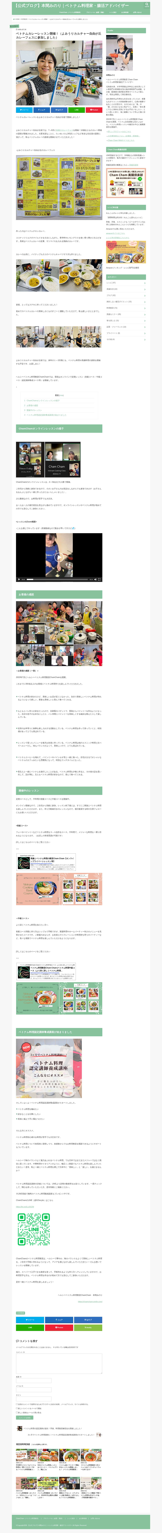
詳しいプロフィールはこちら (119, 132)
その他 (111, 339)
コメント (20, 1352)
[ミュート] (95, 579)
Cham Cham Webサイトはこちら (121, 140)
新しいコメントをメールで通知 (29, 1408)
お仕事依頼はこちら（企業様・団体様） (124, 136)
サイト (18, 1395)
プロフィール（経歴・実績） (95, 12)
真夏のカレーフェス (64, 130)
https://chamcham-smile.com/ (90, 1302)
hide (61, 395)
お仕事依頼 (124, 12)
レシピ (111, 283)
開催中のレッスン (33, 410)
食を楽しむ (113, 321)
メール (19, 1386)
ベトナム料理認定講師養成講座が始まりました (45, 415)
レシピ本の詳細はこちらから (117, 238)
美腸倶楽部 (133, 165)
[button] (59, 557)
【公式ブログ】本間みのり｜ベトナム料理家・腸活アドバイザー (71, 5)
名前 (18, 1377)
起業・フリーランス (116, 327)
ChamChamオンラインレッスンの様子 (42, 401)
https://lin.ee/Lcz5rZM (25, 1207)
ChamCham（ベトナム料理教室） (70, 12)
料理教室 (21, 1313)
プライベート (113, 333)
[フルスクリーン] (99, 579)
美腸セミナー (114, 314)
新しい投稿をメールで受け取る (29, 1413)
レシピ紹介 (113, 12)
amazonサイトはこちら (115, 233)
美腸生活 (112, 289)
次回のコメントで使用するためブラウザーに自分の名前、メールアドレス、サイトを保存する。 (53, 1404)
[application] (59, 557)
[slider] (57, 579)
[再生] (19, 579)
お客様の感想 (31, 405)
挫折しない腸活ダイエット (119, 302)
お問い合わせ (137, 12)
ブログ (111, 295)
